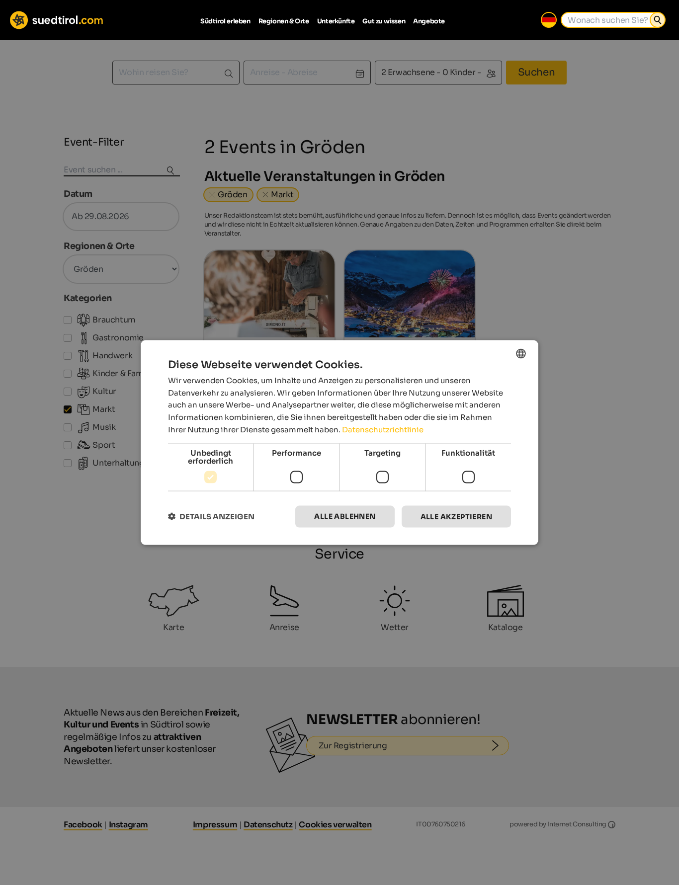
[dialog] (339, 442)
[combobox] (521, 353)
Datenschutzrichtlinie (383, 429)
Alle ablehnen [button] (344, 515)
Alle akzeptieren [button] (456, 516)
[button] (211, 516)
